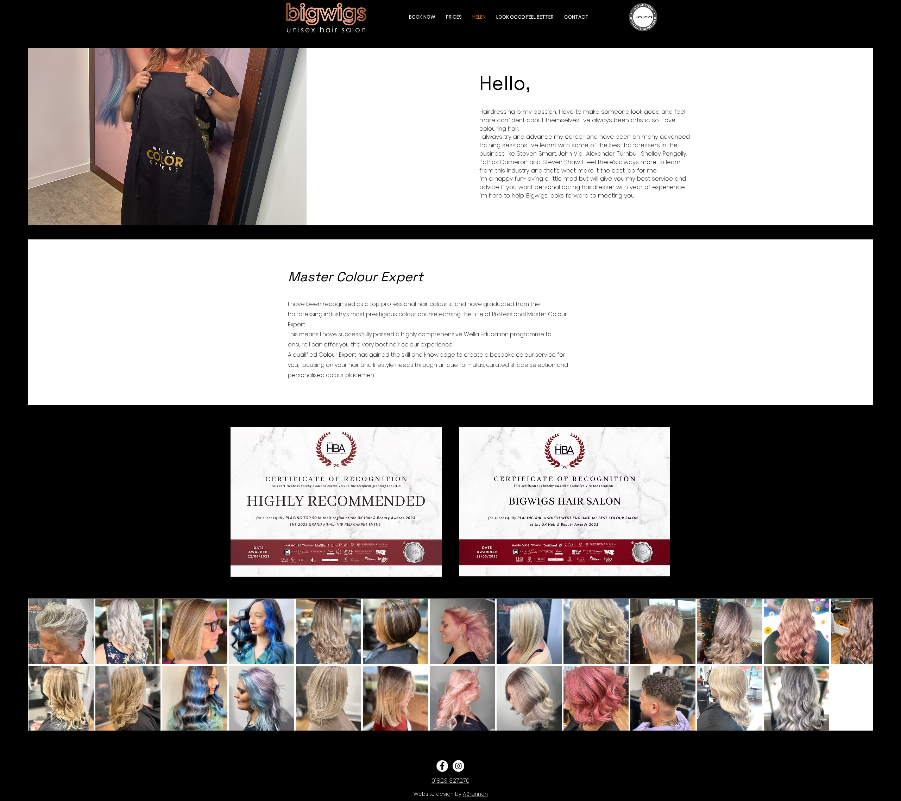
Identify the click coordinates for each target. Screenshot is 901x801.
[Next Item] (861, 664)
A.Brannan (475, 793)
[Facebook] (442, 766)
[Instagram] (458, 766)
